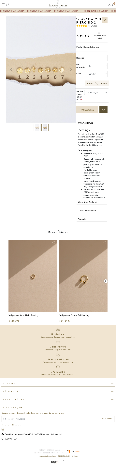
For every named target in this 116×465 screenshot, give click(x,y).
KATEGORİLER (14, 399)
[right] (105, 281)
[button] (11, 69)
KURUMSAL (11, 383)
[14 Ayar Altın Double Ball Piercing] (83, 276)
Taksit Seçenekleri (87, 210)
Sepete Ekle (88, 110)
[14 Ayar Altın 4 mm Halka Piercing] (32, 276)
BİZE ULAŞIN (12, 407)
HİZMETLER (12, 391)
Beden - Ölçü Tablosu (97, 83)
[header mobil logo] (58, 4)
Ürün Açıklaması (85, 122)
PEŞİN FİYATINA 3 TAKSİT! (36, 11)
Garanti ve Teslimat (87, 202)
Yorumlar (82, 219)
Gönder (108, 419)
